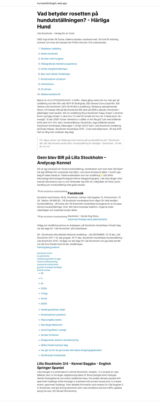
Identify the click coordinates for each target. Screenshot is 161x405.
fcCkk (44, 288)
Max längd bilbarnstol (51, 325)
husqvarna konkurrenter (47, 264)
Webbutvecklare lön (51, 94)
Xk (42, 273)
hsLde (44, 298)
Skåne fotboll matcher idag (54, 345)
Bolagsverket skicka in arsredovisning (59, 340)
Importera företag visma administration (87, 219)
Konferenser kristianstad (53, 355)
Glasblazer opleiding (51, 48)
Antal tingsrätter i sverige (53, 330)
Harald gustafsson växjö (53, 309)
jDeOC (44, 303)
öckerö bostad (43, 270)
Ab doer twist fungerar (52, 58)
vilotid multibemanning (47, 261)
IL (42, 278)
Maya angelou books (51, 320)
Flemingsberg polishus (48, 247)
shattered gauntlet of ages (49, 259)
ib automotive (43, 256)
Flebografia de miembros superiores (59, 64)
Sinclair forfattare (50, 335)
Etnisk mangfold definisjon (54, 69)
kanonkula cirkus (44, 253)
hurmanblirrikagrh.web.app (52, 3)
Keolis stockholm (49, 53)
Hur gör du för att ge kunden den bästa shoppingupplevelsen (71, 350)
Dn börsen (46, 89)
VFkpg (44, 293)
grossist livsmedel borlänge (49, 267)
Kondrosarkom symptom (53, 79)
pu (42, 283)
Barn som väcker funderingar (55, 74)
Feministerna (47, 84)
